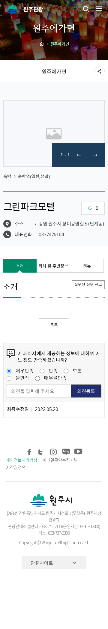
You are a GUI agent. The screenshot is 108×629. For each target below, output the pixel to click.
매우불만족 (55, 377)
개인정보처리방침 (21, 460)
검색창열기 (86, 8)
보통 (77, 370)
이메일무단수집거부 (60, 460)
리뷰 (87, 266)
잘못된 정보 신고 (88, 284)
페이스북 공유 (30, 451)
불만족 (22, 377)
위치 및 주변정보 (53, 266)
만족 (53, 370)
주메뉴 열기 (98, 8)
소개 (20, 266)
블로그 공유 (66, 451)
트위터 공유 (42, 451)
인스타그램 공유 (54, 451)
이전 (78, 155)
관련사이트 (42, 562)
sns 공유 (99, 71)
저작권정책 (16, 467)
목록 (54, 325)
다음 (95, 155)
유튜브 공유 (78, 451)
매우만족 (25, 370)
